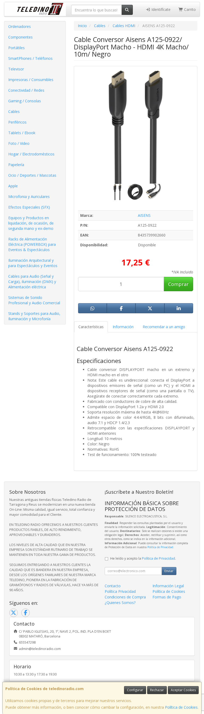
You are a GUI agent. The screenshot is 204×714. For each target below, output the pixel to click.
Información (123, 326)
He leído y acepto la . (143, 558)
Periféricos (17, 122)
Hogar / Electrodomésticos (31, 154)
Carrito (189, 9)
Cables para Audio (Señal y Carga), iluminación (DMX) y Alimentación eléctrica (32, 281)
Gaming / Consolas (24, 100)
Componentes (20, 37)
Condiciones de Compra (125, 596)
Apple (13, 185)
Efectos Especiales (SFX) (29, 207)
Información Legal (168, 585)
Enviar (168, 571)
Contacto (113, 585)
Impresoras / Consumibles (30, 79)
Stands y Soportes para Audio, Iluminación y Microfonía (34, 316)
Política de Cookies (181, 707)
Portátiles (16, 47)
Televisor (16, 68)
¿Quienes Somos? (120, 602)
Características (91, 326)
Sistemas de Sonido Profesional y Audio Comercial (34, 300)
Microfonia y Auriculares (29, 196)
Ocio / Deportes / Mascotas (32, 175)
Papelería (16, 164)
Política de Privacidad (160, 547)
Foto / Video (18, 143)
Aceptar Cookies (183, 690)
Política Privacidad (120, 591)
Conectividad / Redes (26, 90)
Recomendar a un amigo (164, 326)
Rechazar (157, 690)
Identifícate (160, 9)
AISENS (144, 215)
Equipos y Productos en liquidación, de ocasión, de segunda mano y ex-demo (31, 223)
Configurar (135, 690)
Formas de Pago (166, 596)
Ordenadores (19, 26)
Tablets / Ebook (21, 132)
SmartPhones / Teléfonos (30, 58)
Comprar (178, 284)
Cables (14, 111)
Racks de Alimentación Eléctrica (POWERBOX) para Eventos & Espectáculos (32, 244)
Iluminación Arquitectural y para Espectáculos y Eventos (32, 263)
